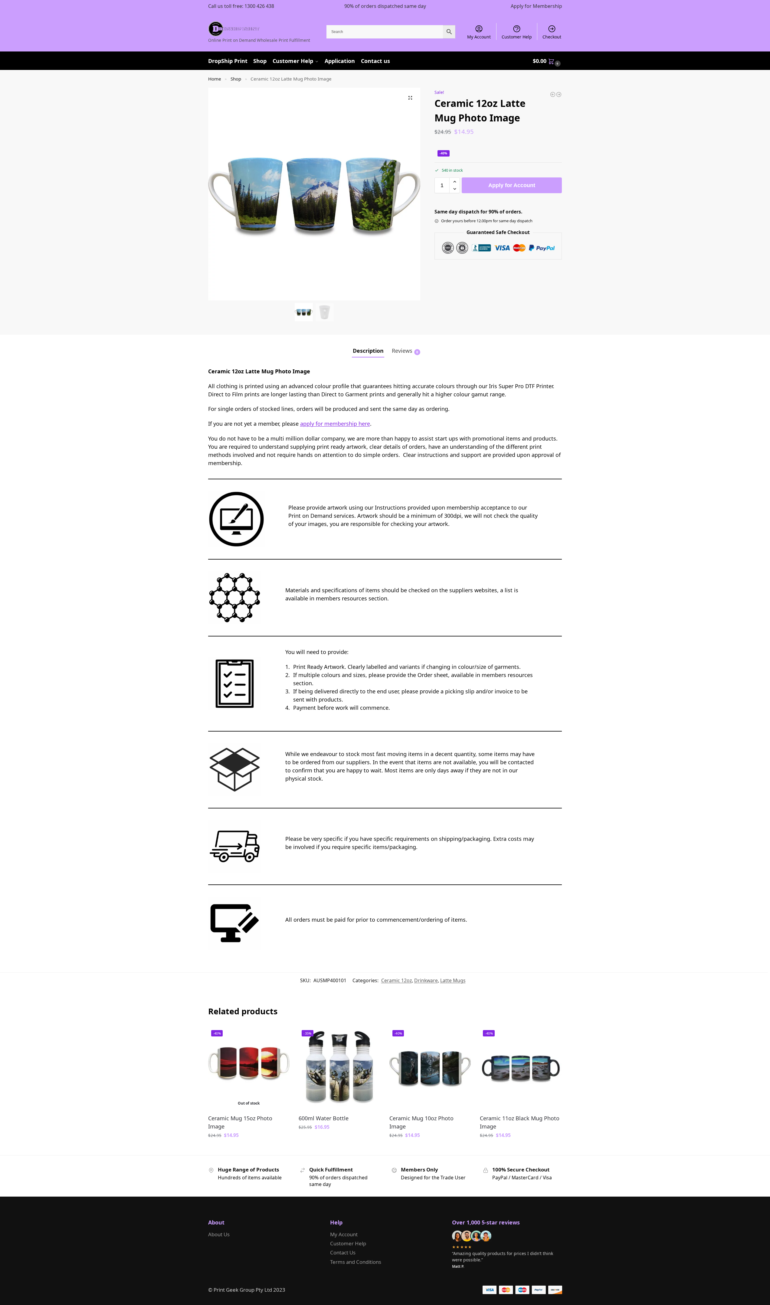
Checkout (551, 37)
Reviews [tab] (405, 350)
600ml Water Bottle (324, 1118)
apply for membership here (335, 423)
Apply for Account (511, 185)
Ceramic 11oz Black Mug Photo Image (519, 1122)
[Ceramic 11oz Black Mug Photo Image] (559, 94)
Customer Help (517, 37)
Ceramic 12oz (396, 980)
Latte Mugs (453, 980)
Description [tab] (368, 350)
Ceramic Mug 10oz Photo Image (421, 1122)
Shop (236, 79)
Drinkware (426, 980)
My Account (479, 37)
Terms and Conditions (355, 1261)
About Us (219, 1234)
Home (214, 79)
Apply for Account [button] (339, 1141)
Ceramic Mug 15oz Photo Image (240, 1122)
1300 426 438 (259, 6)
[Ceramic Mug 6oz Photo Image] (553, 94)
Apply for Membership (536, 6)
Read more (248, 1149)
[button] (547, 61)
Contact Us (343, 1252)
